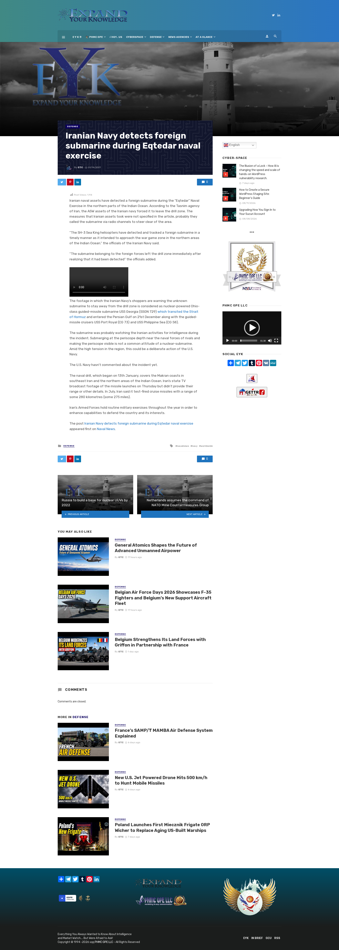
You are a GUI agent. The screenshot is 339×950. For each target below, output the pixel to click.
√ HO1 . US (115, 37)
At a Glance (204, 37)
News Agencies (178, 37)
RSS (277, 938)
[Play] (228, 341)
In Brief (257, 938)
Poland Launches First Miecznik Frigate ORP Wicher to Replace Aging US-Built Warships (162, 827)
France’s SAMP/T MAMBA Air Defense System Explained (164, 733)
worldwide (207, 446)
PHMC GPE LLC (104, 942)
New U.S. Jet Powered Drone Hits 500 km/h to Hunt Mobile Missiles (161, 780)
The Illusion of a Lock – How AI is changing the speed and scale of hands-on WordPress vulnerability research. (259, 172)
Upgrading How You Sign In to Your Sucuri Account (257, 212)
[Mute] (270, 341)
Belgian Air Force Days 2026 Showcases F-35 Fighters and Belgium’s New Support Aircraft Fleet (163, 598)
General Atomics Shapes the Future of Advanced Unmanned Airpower (156, 548)
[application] (251, 328)
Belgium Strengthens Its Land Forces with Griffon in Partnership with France (160, 642)
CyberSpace (134, 37)
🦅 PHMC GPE (94, 37)
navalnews (183, 446)
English (234, 145)
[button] (252, 328)
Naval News (106, 429)
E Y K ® (77, 37)
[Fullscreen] (276, 341)
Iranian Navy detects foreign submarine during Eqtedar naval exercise (138, 423)
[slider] (248, 341)
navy (195, 446)
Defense (156, 37)
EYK (246, 938)
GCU (269, 938)
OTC (80, 167)
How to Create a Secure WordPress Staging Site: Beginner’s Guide (254, 194)
